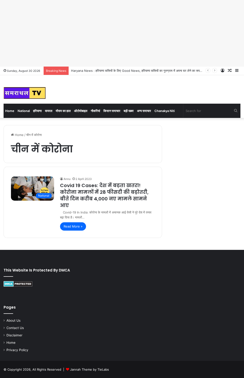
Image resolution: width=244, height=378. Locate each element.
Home (9, 111)
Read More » (73, 226)
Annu (67, 179)
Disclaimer (14, 335)
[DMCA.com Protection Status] (18, 285)
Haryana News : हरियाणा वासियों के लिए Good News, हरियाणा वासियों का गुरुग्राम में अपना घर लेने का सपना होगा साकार (143, 71)
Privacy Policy (17, 350)
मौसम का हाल (63, 111)
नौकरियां (95, 111)
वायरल (48, 111)
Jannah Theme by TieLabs (89, 369)
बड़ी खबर (129, 111)
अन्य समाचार (144, 111)
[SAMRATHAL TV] (25, 93)
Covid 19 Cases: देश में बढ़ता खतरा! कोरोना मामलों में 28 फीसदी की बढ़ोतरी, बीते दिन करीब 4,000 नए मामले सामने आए (104, 195)
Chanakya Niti (164, 111)
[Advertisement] (122, 33)
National (24, 111)
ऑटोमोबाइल (80, 111)
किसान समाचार (111, 111)
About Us (13, 320)
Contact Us (15, 328)
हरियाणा (37, 111)
